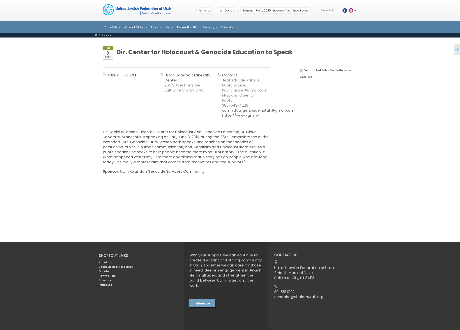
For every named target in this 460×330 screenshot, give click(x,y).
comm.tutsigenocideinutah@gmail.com (258, 110)
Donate (229, 10)
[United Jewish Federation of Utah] (137, 10)
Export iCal (306, 77)
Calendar (227, 27)
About (111, 27)
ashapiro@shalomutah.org (298, 296)
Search (326, 10)
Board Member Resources (116, 267)
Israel (208, 10)
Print (307, 70)
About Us (105, 262)
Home (96, 35)
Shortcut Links (113, 255)
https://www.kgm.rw (240, 115)
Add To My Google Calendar (333, 70)
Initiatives (105, 285)
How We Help (107, 276)
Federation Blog (188, 27)
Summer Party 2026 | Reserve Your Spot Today (276, 10)
